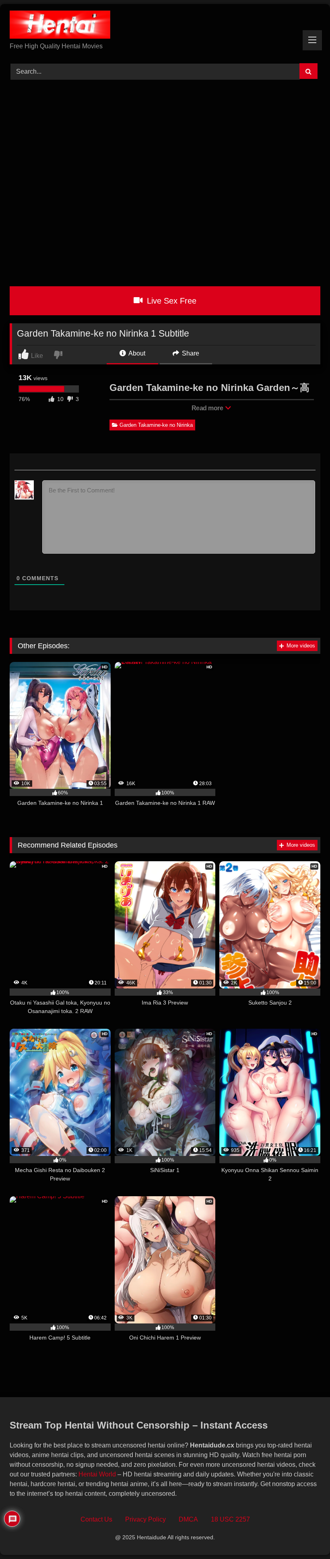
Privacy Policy (145, 1519)
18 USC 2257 (230, 1519)
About (136, 353)
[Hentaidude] (165, 25)
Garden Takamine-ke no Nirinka (156, 425)
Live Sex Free (170, 300)
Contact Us (96, 1519)
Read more (208, 408)
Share (189, 353)
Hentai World (97, 1474)
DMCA (188, 1519)
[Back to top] (305, 1535)
